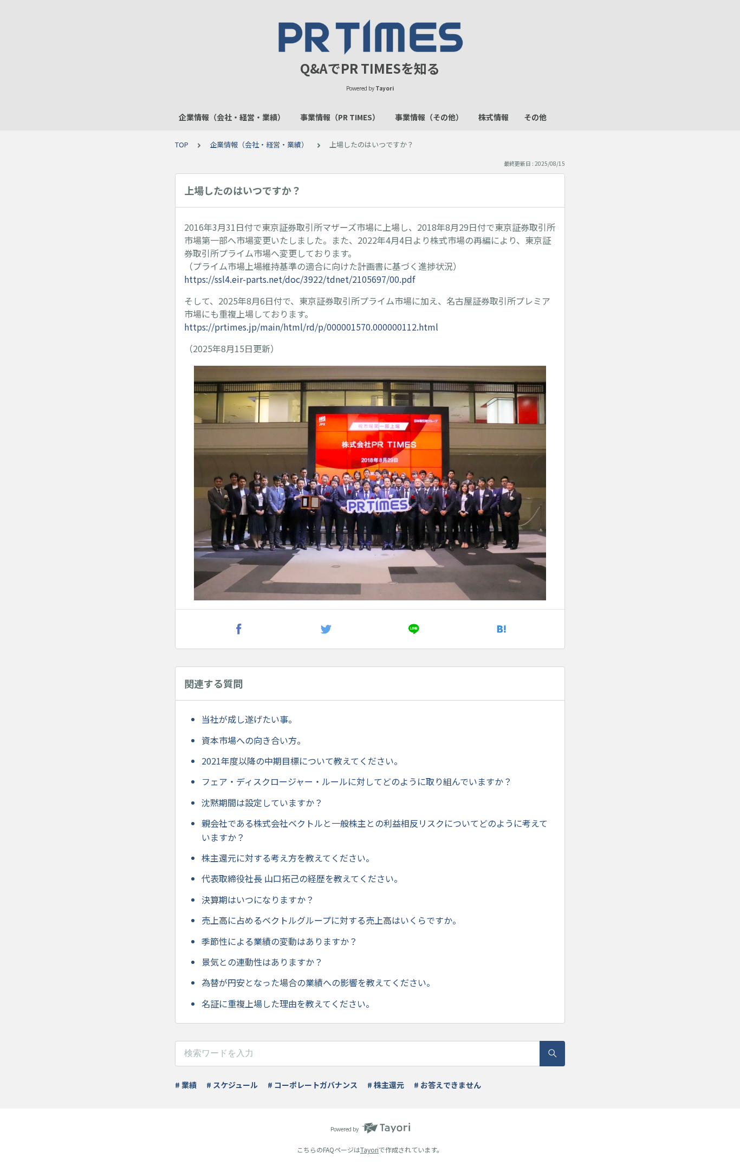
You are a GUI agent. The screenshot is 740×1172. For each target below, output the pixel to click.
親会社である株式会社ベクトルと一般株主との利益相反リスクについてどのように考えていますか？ (375, 830)
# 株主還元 (385, 1084)
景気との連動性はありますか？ (262, 961)
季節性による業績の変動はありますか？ (280, 941)
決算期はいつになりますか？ (258, 899)
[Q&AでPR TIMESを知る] (370, 37)
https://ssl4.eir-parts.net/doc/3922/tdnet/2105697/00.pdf (299, 279)
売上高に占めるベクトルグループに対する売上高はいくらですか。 (331, 920)
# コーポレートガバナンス (313, 1084)
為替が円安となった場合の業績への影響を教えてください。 (318, 982)
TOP (182, 144)
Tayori (369, 1149)
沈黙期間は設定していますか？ (262, 802)
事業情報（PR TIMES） (340, 117)
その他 (535, 117)
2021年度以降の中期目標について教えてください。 (302, 760)
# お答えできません (447, 1084)
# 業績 (186, 1084)
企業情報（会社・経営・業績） (232, 117)
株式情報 (493, 117)
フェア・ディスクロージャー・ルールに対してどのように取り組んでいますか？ (357, 781)
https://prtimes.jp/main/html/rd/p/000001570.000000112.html (311, 326)
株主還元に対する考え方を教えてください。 (288, 857)
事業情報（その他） (429, 117)
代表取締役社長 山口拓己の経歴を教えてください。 (302, 878)
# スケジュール (232, 1084)
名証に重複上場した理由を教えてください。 (288, 1003)
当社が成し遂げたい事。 (249, 719)
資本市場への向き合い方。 (254, 740)
